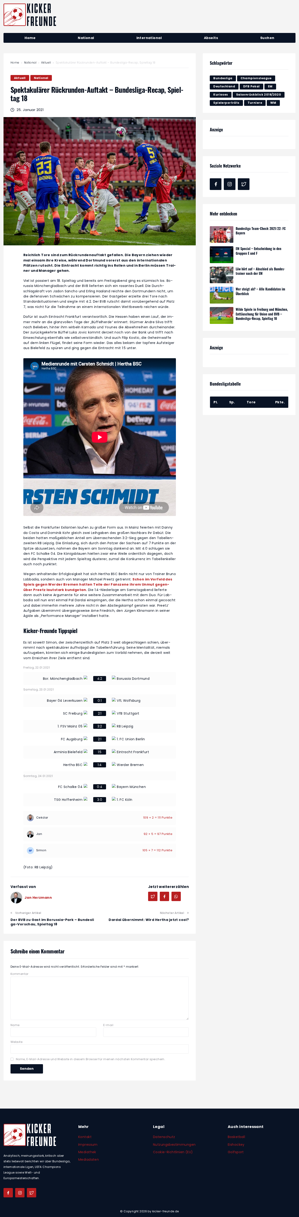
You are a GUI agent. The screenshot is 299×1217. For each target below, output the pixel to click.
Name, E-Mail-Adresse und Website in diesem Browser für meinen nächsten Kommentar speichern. (90, 1059)
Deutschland (224, 86)
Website (16, 1042)
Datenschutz (164, 1137)
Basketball (236, 1137)
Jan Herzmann (38, 897)
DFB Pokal (251, 86)
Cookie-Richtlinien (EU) (173, 1152)
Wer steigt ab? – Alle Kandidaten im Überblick (260, 291)
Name (15, 1025)
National (30, 62)
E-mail (108, 1025)
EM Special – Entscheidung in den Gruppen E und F (258, 251)
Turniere (255, 103)
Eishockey (236, 1144)
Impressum (88, 1144)
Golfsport (236, 1152)
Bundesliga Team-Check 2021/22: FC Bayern (261, 231)
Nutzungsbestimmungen (174, 1144)
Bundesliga (222, 78)
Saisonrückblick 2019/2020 (258, 95)
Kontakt (85, 1137)
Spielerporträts (226, 103)
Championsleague (256, 78)
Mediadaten (88, 1159)
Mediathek (87, 1152)
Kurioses (220, 95)
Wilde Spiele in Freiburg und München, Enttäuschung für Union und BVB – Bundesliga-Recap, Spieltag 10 (262, 314)
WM (273, 103)
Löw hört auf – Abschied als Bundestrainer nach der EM (260, 271)
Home (15, 62)
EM (270, 86)
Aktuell (46, 62)
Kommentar (19, 974)
